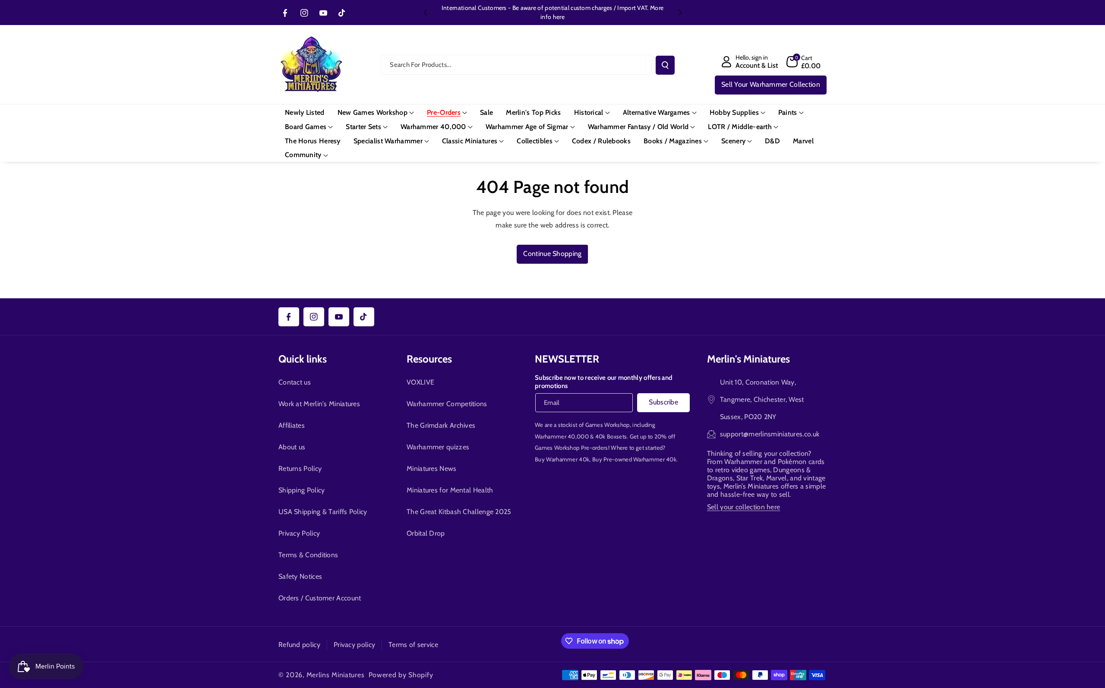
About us (291, 447)
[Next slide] (680, 12)
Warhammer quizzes (438, 447)
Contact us (294, 382)
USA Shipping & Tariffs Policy (322, 512)
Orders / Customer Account (319, 598)
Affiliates (291, 425)
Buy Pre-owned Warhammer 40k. (635, 459)
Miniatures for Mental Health (450, 490)
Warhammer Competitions (447, 404)
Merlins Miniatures (335, 675)
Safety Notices (300, 576)
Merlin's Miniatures (748, 359)
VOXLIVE (420, 382)
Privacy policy (354, 645)
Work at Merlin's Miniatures (319, 404)
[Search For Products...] (665, 65)
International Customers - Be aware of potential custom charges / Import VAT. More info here (552, 12)
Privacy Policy (299, 533)
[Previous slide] (425, 12)
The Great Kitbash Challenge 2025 (459, 512)
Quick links (302, 359)
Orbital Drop (426, 533)
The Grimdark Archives (441, 425)
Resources (429, 359)
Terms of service (413, 645)
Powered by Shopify (401, 675)
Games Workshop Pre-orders (571, 447)
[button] (803, 61)
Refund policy (299, 645)
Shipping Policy (301, 490)
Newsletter (567, 359)
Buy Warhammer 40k (562, 459)
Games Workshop (607, 424)
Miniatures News (432, 468)
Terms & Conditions (308, 555)
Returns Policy (300, 468)
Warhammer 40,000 (562, 436)
